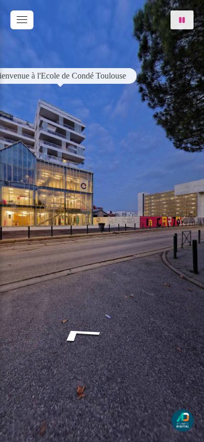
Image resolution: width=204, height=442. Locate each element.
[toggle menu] (21, 19)
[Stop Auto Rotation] (182, 19)
